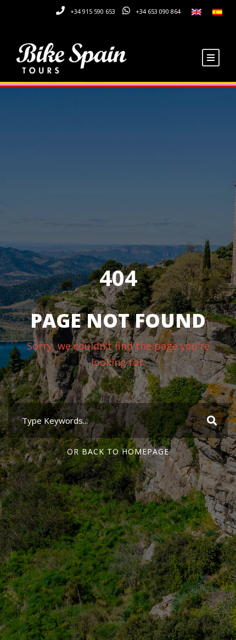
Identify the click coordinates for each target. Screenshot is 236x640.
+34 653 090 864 (158, 11)
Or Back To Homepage (118, 451)
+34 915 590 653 (92, 11)
